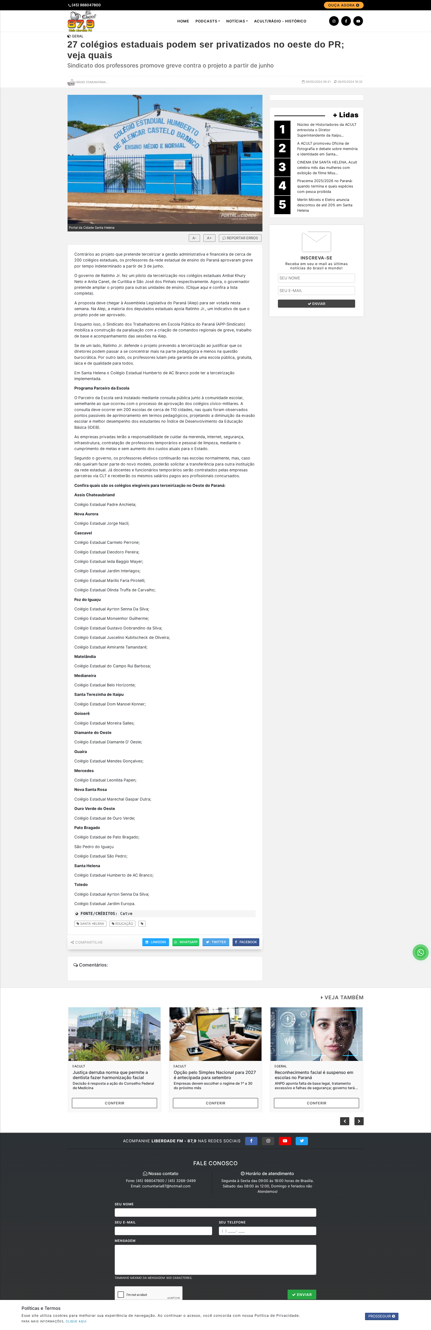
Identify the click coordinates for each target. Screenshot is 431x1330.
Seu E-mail (125, 1222)
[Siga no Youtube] (285, 1141)
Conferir (114, 1103)
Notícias (235, 21)
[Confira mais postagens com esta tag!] (142, 924)
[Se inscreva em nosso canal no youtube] (358, 21)
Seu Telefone (232, 1222)
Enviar (304, 1294)
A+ (209, 238)
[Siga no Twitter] (302, 1141)
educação (123, 923)
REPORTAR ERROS (242, 238)
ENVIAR (318, 303)
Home (183, 21)
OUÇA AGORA (342, 5)
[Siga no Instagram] (268, 1141)
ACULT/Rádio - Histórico (280, 21)
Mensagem (125, 1241)
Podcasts (206, 21)
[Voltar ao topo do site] (424, 798)
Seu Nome (124, 1204)
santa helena (91, 923)
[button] (359, 1121)
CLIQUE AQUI (76, 1321)
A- (194, 238)
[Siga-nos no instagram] (334, 21)
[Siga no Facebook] (251, 1141)
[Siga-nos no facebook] (346, 21)
